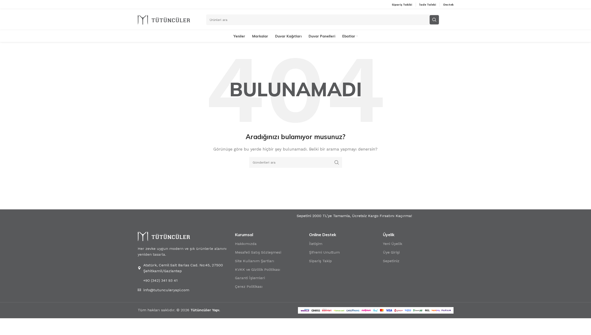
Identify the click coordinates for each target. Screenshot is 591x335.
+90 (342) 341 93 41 (160, 280)
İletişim (315, 243)
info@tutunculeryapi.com (166, 290)
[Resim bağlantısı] (164, 236)
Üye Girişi (391, 252)
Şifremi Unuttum (324, 252)
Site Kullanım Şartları (254, 261)
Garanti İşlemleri (250, 278)
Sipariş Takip (320, 261)
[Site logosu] (164, 19)
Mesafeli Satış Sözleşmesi (258, 252)
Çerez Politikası (249, 286)
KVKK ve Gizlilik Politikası (257, 269)
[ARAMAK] (336, 162)
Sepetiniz (391, 261)
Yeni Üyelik (392, 243)
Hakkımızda (246, 243)
